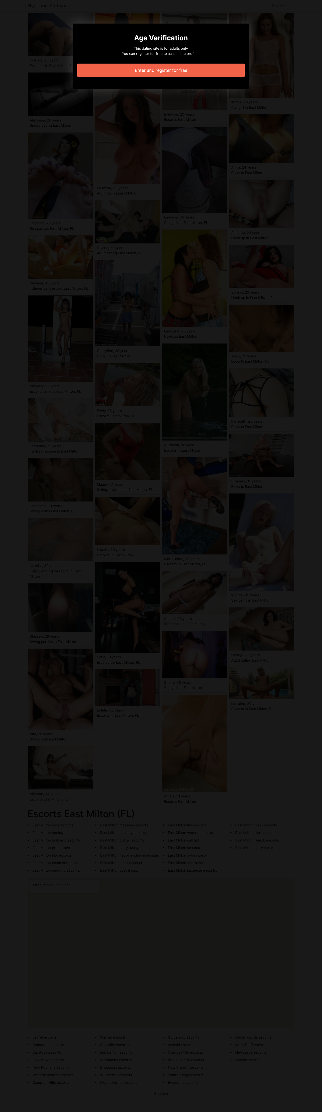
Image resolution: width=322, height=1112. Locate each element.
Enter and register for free (161, 70)
